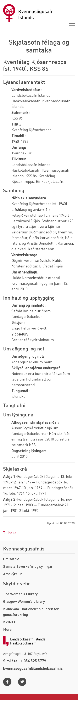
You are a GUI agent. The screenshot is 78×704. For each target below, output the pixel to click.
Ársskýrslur (12, 573)
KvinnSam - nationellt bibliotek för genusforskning (31, 611)
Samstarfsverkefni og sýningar (27, 566)
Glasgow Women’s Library (24, 601)
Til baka (10, 532)
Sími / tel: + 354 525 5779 (24, 660)
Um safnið (11, 558)
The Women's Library (20, 593)
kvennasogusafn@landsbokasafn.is (33, 668)
